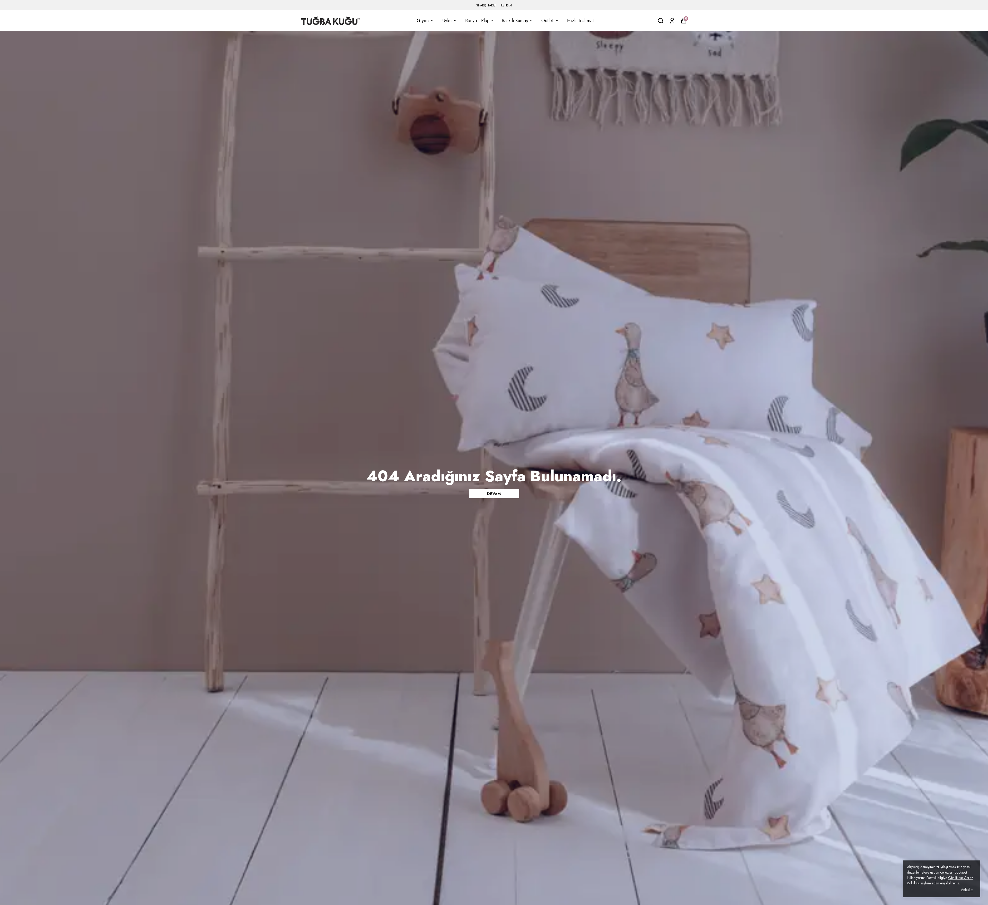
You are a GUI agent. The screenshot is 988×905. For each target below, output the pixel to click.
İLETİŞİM (506, 5)
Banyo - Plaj (476, 20)
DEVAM (494, 493)
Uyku (447, 20)
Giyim (423, 20)
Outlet (547, 20)
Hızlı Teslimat (580, 20)
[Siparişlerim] (672, 21)
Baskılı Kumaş (515, 20)
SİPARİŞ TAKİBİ (486, 5)
